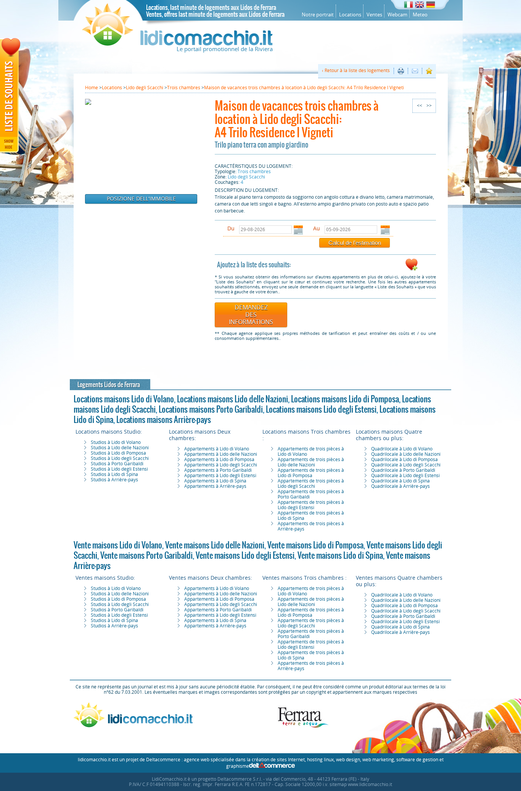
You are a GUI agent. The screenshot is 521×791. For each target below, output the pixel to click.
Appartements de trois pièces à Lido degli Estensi (311, 505)
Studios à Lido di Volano (116, 442)
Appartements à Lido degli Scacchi (220, 465)
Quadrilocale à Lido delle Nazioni (406, 454)
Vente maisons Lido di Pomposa (315, 545)
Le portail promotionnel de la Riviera (225, 49)
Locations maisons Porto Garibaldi (211, 409)
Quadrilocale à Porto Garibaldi (403, 470)
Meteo (420, 15)
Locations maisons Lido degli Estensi (321, 409)
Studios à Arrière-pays (114, 479)
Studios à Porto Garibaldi (117, 463)
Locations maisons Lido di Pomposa (345, 399)
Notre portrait (318, 15)
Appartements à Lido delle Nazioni (220, 454)
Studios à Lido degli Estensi (119, 469)
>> (429, 105)
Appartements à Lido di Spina (215, 481)
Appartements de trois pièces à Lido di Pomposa (311, 473)
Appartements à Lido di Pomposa (219, 459)
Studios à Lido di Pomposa (118, 453)
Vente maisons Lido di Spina (340, 555)
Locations (350, 15)
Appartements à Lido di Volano (216, 449)
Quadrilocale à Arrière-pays (400, 486)
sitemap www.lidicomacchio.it (361, 784)
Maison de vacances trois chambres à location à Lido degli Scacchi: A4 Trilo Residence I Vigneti (297, 118)
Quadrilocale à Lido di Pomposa (404, 459)
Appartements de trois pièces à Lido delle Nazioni (311, 462)
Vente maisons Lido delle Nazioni (214, 545)
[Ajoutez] (411, 269)
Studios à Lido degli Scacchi (120, 458)
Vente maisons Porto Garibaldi (146, 555)
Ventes (374, 15)
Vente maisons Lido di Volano (118, 545)
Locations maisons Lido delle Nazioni (232, 399)
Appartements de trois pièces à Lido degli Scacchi (311, 483)
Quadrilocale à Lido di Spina (400, 481)
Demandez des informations (251, 315)
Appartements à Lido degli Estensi (220, 475)
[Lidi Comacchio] (177, 43)
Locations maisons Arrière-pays (163, 419)
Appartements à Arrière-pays (215, 486)
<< (419, 105)
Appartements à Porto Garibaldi (218, 470)
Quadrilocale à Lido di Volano (402, 449)
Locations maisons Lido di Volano (124, 399)
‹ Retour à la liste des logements (356, 70)
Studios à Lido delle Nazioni (120, 447)
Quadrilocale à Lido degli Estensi (405, 475)
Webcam (397, 15)
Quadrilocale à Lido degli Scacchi (406, 465)
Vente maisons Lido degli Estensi (245, 555)
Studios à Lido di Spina (114, 474)
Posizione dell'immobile (141, 199)
